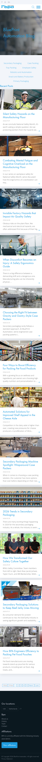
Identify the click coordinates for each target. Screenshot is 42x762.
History (4, 721)
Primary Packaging (21, 81)
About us (5, 719)
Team (4, 724)
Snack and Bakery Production (21, 76)
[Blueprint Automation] (8, 8)
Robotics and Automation (21, 72)
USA (4, 709)
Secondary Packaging (12, 63)
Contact (4, 726)
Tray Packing (11, 67)
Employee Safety (29, 67)
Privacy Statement (7, 759)
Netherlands (13, 709)
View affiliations (9, 745)
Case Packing (33, 63)
